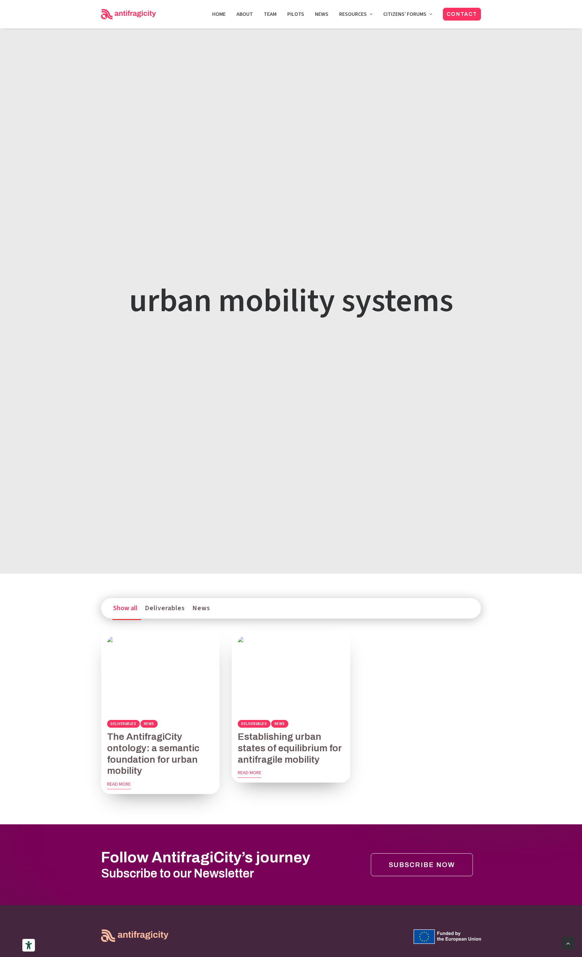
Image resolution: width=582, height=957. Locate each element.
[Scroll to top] (568, 942)
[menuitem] (221, 14)
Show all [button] (125, 608)
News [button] (201, 608)
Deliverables (123, 723)
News (321, 14)
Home (219, 14)
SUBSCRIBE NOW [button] (422, 864)
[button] (160, 675)
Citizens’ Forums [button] (404, 14)
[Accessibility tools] (28, 945)
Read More (119, 784)
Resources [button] (353, 14)
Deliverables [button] (165, 608)
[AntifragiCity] (128, 14)
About (244, 14)
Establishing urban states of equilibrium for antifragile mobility (290, 747)
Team (270, 14)
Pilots (295, 14)
